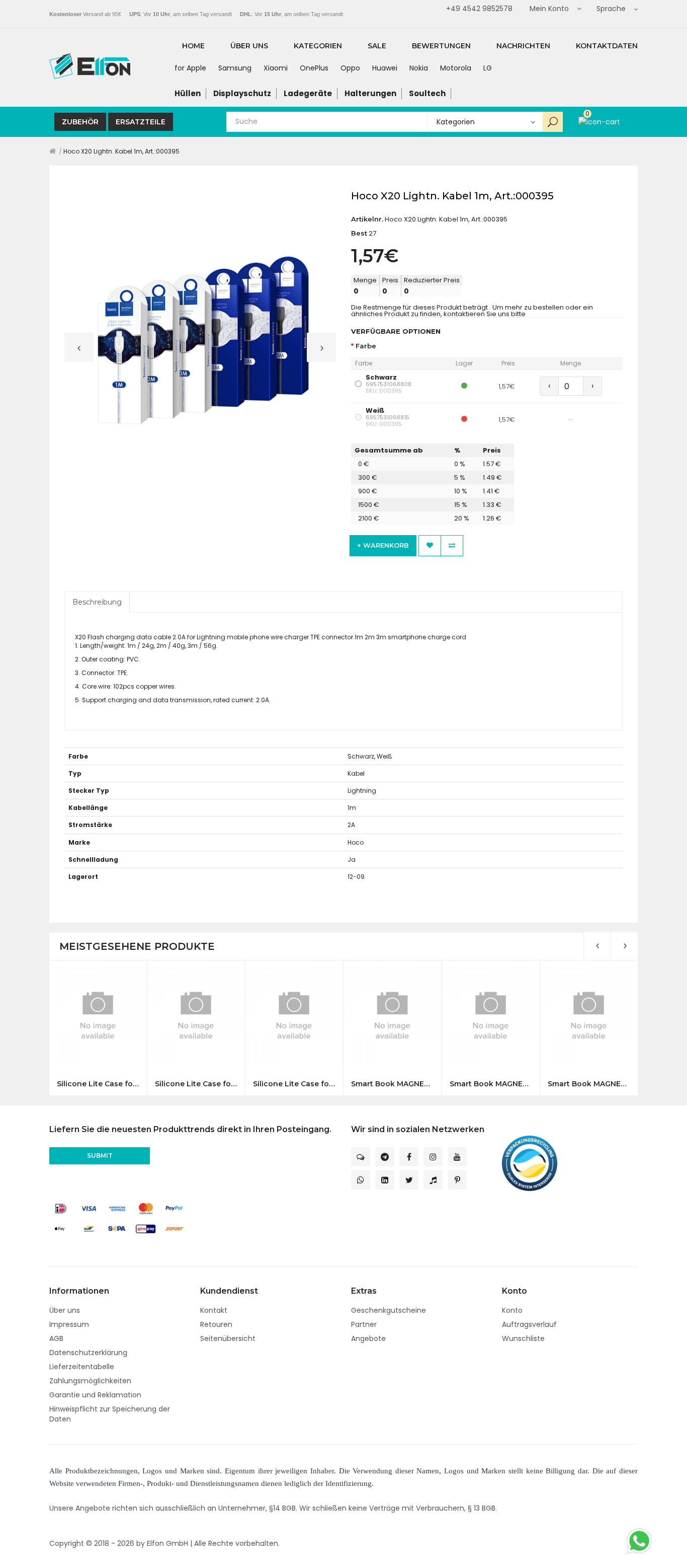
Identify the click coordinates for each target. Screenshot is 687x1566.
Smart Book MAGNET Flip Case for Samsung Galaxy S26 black (392, 1084)
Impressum (69, 1324)
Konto (512, 1310)
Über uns (64, 1310)
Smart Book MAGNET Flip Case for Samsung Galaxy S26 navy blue (491, 1084)
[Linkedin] (384, 1179)
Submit (100, 1155)
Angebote (368, 1338)
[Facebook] (408, 1156)
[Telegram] (384, 1156)
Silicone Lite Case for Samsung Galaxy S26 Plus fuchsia (294, 1084)
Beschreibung (97, 602)
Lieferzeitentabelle (81, 1367)
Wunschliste (523, 1338)
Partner (364, 1324)
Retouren (216, 1324)
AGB (56, 1338)
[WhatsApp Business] (360, 1179)
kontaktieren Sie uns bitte (485, 314)
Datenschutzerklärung (88, 1353)
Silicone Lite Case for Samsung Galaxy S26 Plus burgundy (196, 1084)
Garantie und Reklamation (95, 1395)
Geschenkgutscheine (388, 1310)
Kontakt (213, 1310)
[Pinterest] (457, 1179)
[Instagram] (433, 1156)
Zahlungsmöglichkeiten (90, 1381)
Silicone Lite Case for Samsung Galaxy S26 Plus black (98, 1084)
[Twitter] (408, 1179)
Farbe (366, 346)
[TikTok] (433, 1179)
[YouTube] (457, 1156)
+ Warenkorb (383, 545)
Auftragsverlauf (529, 1324)
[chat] (360, 1156)
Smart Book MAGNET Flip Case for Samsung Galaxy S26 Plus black (589, 1084)
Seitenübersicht (227, 1338)
